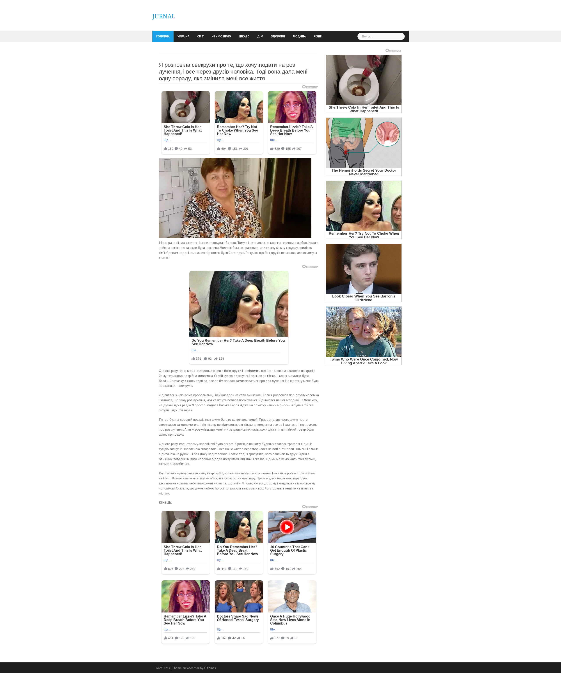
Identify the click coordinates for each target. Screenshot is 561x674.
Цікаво (244, 36)
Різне (318, 36)
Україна (183, 36)
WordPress (163, 668)
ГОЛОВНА (163, 36)
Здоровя (278, 36)
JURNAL (163, 16)
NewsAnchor (191, 668)
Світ (200, 36)
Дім (260, 36)
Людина (299, 36)
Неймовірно (221, 36)
